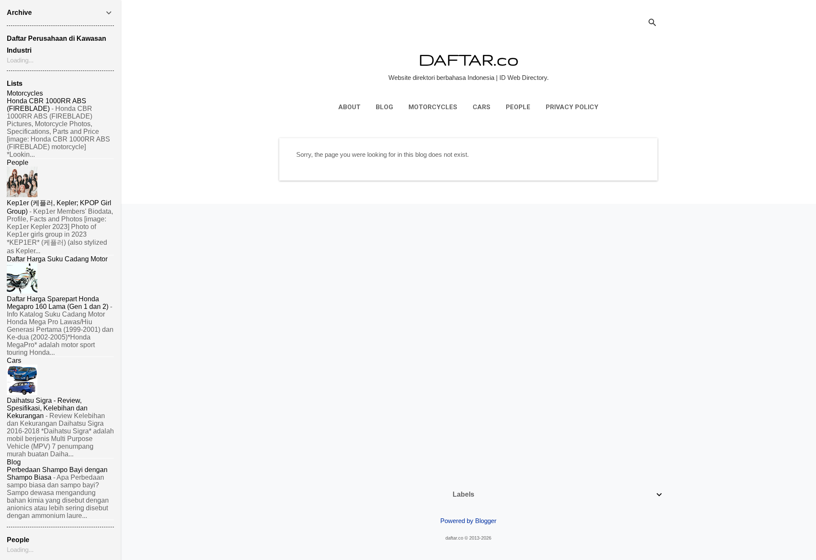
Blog (384, 107)
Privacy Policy (572, 107)
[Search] (652, 23)
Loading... (20, 60)
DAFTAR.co (468, 59)
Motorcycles (432, 107)
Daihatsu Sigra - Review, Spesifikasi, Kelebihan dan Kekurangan (47, 408)
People (518, 107)
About (349, 107)
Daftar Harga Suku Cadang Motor (57, 259)
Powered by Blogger (468, 520)
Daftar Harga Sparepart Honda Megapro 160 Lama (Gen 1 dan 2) (57, 302)
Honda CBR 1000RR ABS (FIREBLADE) (46, 104)
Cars (481, 107)
